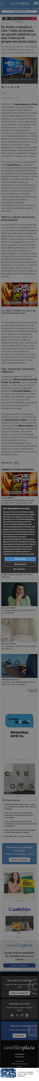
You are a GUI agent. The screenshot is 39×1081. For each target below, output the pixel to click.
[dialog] (19, 539)
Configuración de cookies (11, 554)
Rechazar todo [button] (20, 564)
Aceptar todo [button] (20, 559)
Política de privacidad (27, 554)
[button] (19, 569)
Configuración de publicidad (12, 549)
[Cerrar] (37, 1071)
